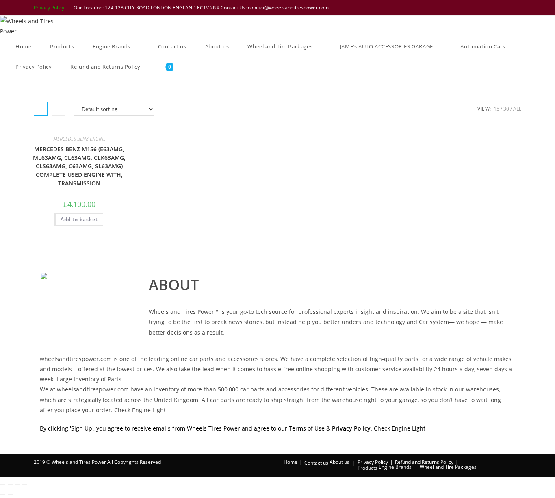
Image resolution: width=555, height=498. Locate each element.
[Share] (17, 484)
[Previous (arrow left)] (3, 495)
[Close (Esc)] (25, 484)
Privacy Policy (49, 7)
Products (367, 467)
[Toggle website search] (193, 67)
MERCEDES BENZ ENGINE (79, 138)
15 (496, 108)
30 (506, 108)
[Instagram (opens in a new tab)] (497, 8)
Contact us (316, 462)
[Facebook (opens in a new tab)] (476, 8)
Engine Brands (395, 466)
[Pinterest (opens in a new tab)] (486, 8)
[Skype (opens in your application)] (508, 8)
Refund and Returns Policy (424, 462)
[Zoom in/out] (3, 484)
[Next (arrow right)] (10, 495)
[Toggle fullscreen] (10, 484)
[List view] (58, 109)
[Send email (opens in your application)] (517, 8)
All (517, 108)
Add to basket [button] (79, 219)
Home (290, 462)
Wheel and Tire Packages (448, 466)
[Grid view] (41, 109)
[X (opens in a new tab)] (465, 8)
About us (339, 462)
